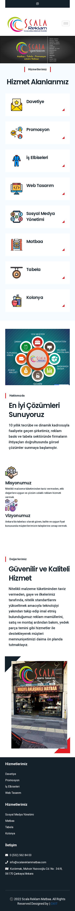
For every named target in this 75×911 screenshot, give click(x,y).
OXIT (54, 903)
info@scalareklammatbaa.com (28, 862)
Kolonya (34, 297)
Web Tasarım (40, 185)
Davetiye (35, 101)
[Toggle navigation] (66, 23)
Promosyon (38, 129)
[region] (37, 49)
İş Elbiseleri (37, 157)
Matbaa (34, 241)
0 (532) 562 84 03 (21, 855)
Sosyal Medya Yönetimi (40, 216)
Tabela (33, 269)
